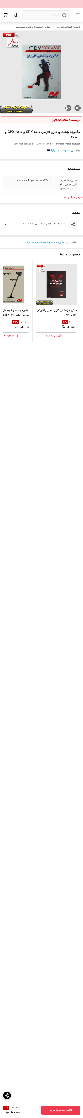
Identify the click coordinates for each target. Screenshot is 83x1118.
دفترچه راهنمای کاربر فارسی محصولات (33, 27)
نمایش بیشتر (75, 197)
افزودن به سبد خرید (61, 1110)
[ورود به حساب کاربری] (16, 15)
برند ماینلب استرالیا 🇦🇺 (60, 150)
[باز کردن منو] (77, 15)
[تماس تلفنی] (7, 1095)
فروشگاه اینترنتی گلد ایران (68, 27)
